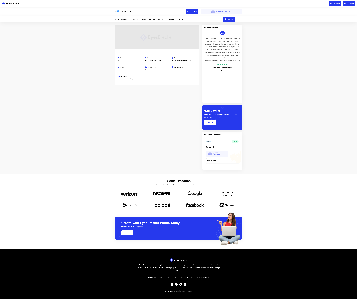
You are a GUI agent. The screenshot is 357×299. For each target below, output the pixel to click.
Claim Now (230, 19)
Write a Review (192, 11)
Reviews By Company (147, 19)
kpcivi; (222, 70)
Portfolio (172, 19)
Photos (180, 19)
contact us (161, 277)
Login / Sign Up (349, 3)
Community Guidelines (202, 277)
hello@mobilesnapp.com (153, 60)
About (117, 19)
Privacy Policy (183, 277)
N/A (119, 60)
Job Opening (162, 19)
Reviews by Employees (129, 19)
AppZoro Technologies (222, 68)
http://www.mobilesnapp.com (181, 60)
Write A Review (335, 3)
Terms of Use (171, 277)
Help (191, 277)
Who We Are (152, 277)
